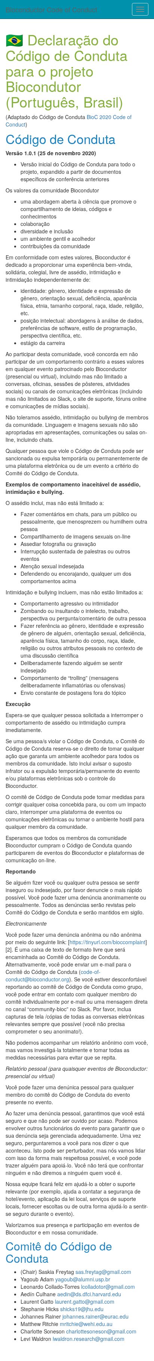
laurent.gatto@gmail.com (84, 1301)
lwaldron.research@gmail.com (88, 1338)
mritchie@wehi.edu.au (86, 1324)
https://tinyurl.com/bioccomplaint (107, 942)
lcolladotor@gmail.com (108, 1286)
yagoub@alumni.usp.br (82, 1279)
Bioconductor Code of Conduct (51, 9)
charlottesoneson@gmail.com (101, 1331)
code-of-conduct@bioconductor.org (53, 975)
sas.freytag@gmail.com (103, 1271)
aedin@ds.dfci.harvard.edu (89, 1294)
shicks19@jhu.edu (82, 1309)
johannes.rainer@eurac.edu (95, 1316)
